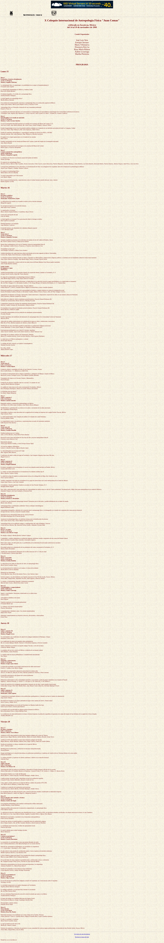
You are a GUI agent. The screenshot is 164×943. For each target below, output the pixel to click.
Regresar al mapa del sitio (82, 937)
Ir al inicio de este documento (82, 934)
